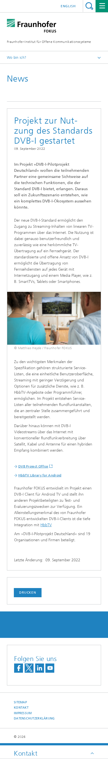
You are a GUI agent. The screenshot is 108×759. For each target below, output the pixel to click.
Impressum (23, 713)
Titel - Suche (89, 6)
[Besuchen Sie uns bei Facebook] (18, 668)
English (68, 6)
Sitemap (20, 702)
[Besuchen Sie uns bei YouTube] (49, 668)
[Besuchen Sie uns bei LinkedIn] (39, 668)
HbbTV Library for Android (39, 475)
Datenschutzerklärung (34, 718)
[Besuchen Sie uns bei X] (29, 668)
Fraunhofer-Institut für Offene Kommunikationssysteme (49, 42)
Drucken (27, 592)
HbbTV (46, 525)
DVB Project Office (33, 466)
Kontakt (21, 707)
